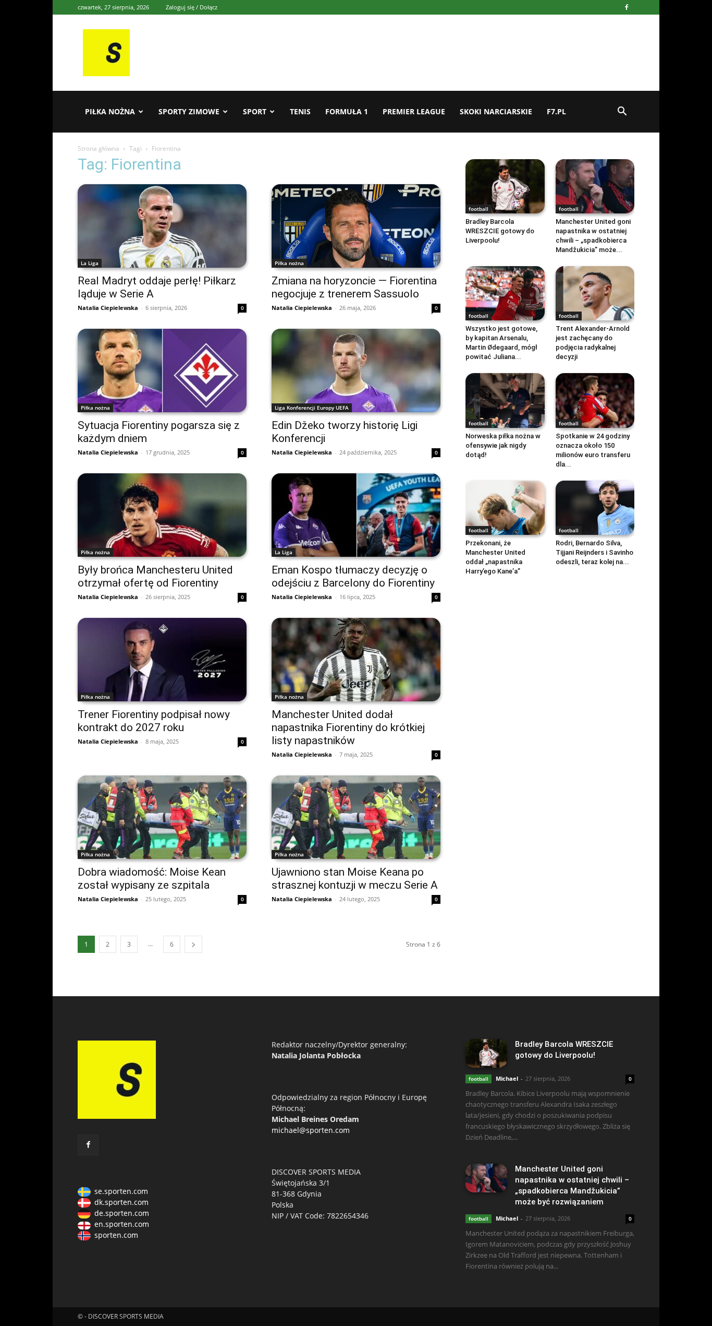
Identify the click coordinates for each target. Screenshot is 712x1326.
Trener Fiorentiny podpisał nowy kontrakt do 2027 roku (154, 721)
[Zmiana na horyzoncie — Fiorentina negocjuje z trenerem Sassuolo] (356, 226)
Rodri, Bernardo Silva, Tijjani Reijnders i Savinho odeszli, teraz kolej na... (594, 552)
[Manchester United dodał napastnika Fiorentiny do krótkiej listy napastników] (356, 659)
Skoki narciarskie (496, 111)
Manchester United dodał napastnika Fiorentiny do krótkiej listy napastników (348, 727)
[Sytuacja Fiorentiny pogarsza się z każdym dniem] (162, 370)
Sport (254, 111)
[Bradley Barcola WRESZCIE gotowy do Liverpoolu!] (505, 186)
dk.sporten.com (121, 1202)
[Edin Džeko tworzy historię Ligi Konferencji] (356, 370)
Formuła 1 (346, 111)
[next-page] (193, 944)
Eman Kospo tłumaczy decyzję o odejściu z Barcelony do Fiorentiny (353, 576)
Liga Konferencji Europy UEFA (312, 407)
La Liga (90, 263)
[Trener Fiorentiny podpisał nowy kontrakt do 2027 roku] (162, 659)
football (478, 208)
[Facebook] (626, 7)
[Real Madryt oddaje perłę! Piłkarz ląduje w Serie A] (162, 226)
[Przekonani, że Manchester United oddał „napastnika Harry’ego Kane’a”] (505, 508)
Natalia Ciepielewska (108, 308)
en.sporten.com (121, 1224)
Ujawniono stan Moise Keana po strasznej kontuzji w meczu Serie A (355, 878)
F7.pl (556, 111)
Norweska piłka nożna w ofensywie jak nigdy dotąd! (503, 445)
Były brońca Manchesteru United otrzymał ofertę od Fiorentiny (155, 576)
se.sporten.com (121, 1191)
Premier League (414, 111)
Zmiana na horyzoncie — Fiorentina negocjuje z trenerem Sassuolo (354, 287)
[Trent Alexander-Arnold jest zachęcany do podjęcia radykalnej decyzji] (595, 293)
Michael (507, 1078)
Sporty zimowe (188, 111)
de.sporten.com (121, 1213)
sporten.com (116, 1235)
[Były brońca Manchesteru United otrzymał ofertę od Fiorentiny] (162, 515)
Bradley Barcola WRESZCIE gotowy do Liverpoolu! (499, 231)
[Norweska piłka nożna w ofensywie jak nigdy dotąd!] (505, 400)
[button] (621, 112)
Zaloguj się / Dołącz (191, 7)
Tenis (300, 111)
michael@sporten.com (311, 1130)
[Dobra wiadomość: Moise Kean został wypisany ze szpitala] (162, 817)
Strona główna (98, 148)
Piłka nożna (110, 111)
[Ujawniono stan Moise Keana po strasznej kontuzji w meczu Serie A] (356, 817)
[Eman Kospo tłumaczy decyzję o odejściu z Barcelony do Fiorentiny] (356, 515)
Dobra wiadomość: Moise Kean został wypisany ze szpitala (152, 878)
